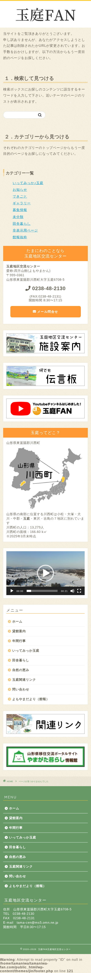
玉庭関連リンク (24, 679)
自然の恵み (20, 670)
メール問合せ (47, 311)
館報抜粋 (20, 237)
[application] (45, 573)
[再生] (12, 591)
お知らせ (20, 189)
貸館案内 (19, 631)
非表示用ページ (25, 230)
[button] (45, 573)
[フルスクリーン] (79, 591)
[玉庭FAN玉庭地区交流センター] (45, 24)
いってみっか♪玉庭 (28, 183)
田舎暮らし (22, 223)
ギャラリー (22, 203)
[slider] (42, 591)
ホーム (17, 621)
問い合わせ (20, 689)
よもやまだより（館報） (31, 699)
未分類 (18, 217)
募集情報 (20, 210)
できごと (20, 196)
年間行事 (19, 641)
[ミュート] (72, 591)
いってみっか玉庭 (25, 650)
